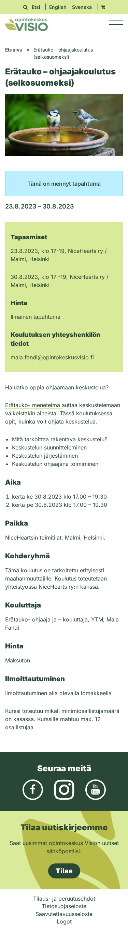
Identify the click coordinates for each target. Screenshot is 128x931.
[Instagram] (64, 789)
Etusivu (14, 50)
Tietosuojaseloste (64, 906)
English (58, 7)
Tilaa (64, 871)
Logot (64, 921)
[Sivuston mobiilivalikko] (116, 24)
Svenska (82, 7)
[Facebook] (33, 789)
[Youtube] (95, 789)
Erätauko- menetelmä (33, 405)
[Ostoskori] (103, 7)
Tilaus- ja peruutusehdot (64, 898)
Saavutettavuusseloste (64, 914)
